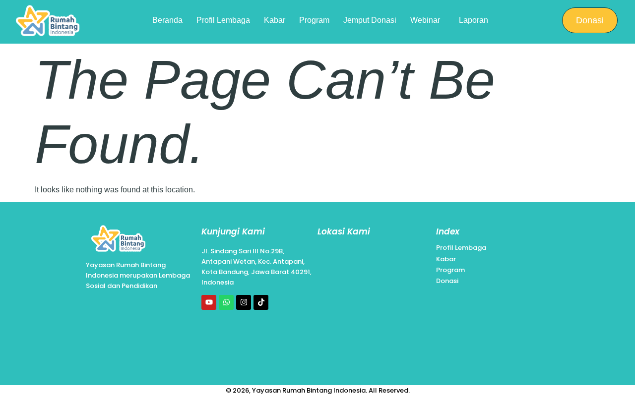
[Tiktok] (261, 302)
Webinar (425, 20)
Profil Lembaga (223, 20)
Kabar (274, 20)
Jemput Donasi (369, 20)
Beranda (167, 20)
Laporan (473, 20)
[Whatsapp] (226, 302)
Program (314, 20)
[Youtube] (208, 302)
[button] (427, 20)
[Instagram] (243, 302)
